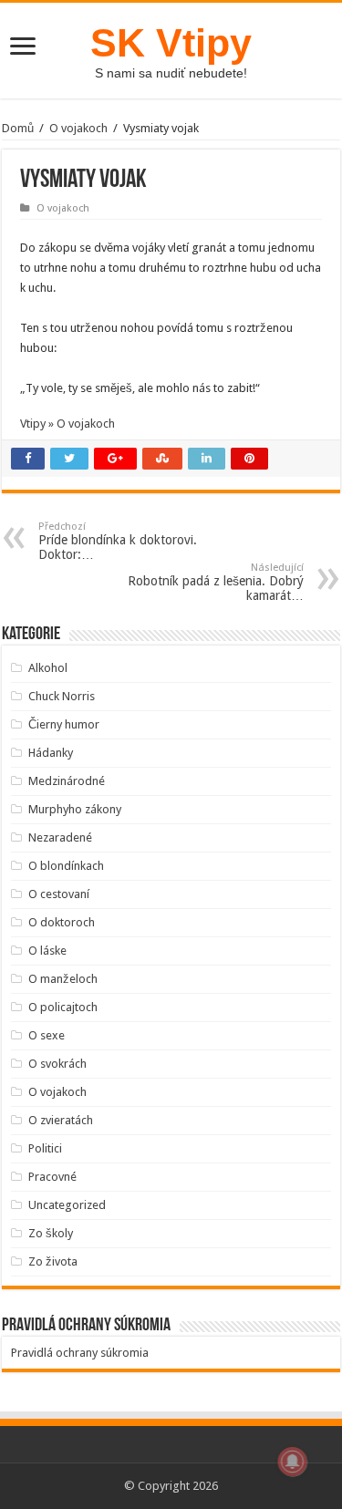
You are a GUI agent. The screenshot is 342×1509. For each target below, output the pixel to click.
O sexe (46, 1035)
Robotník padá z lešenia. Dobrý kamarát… (216, 582)
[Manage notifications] (292, 1461)
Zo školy (50, 1233)
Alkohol (47, 668)
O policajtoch (63, 1007)
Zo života (53, 1261)
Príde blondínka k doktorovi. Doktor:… (117, 541)
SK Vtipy (171, 43)
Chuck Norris (61, 696)
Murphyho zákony (74, 809)
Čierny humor (63, 724)
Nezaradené (60, 837)
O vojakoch (78, 128)
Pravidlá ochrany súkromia (80, 1352)
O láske (47, 950)
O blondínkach (66, 866)
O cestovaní (58, 894)
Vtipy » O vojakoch (67, 423)
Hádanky (50, 753)
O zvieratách (60, 1120)
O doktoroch (61, 922)
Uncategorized (67, 1205)
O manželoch (63, 979)
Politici (45, 1148)
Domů (18, 128)
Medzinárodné (66, 781)
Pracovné (52, 1176)
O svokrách (57, 1063)
